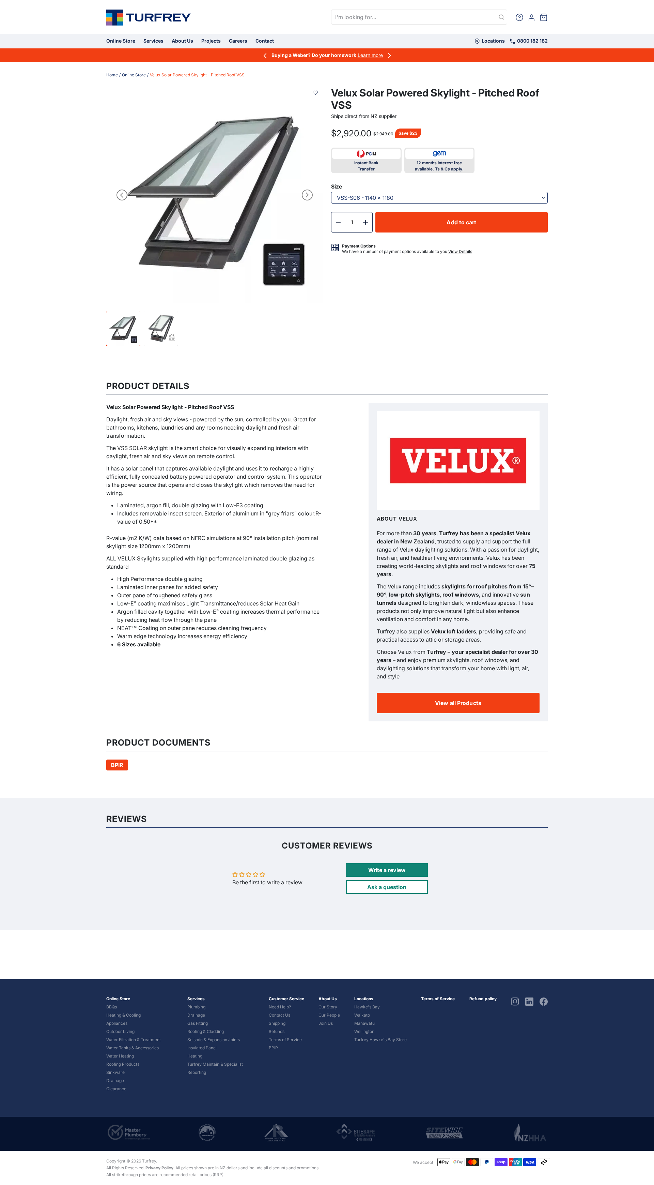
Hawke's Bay (367, 1006)
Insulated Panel (202, 1047)
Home (112, 74)
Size (336, 186)
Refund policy (483, 998)
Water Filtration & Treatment (133, 1039)
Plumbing (196, 1006)
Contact (264, 41)
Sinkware (115, 1072)
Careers (238, 41)
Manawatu (364, 1023)
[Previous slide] (121, 195)
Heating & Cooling (123, 1015)
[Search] (501, 17)
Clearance (116, 1088)
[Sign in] (531, 17)
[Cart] (544, 17)
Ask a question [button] (386, 887)
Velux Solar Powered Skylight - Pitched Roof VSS (197, 74)
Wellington (364, 1031)
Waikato (362, 1015)
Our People (329, 1015)
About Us (182, 41)
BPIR (273, 1047)
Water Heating (120, 1056)
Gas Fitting (197, 1023)
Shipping (277, 1023)
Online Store (120, 41)
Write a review (387, 870)
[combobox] (419, 17)
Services (153, 41)
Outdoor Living (120, 1031)
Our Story (327, 1006)
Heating (194, 1056)
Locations (493, 41)
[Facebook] (544, 1001)
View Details (460, 251)
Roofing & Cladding (205, 1031)
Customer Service (286, 998)
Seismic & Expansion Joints (213, 1039)
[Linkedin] (529, 1001)
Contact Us (279, 1015)
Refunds (276, 1031)
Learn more (370, 55)
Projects (211, 41)
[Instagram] (515, 1001)
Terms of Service (285, 1039)
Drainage (115, 1080)
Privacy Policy (159, 1167)
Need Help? (280, 1006)
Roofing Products (122, 1064)
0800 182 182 (532, 41)
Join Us (325, 1023)
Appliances (116, 1023)
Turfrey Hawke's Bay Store (380, 1039)
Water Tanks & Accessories (132, 1047)
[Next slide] (307, 195)
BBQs (111, 1006)
